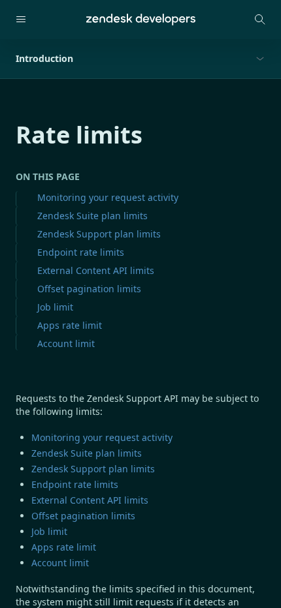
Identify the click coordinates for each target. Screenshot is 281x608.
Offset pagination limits (89, 288)
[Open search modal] (260, 20)
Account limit (66, 343)
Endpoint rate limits (80, 252)
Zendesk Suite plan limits (92, 215)
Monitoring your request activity (107, 197)
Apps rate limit (69, 325)
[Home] (141, 19)
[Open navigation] (21, 20)
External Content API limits (95, 270)
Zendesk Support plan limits (99, 234)
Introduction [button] (44, 58)
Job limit (55, 307)
